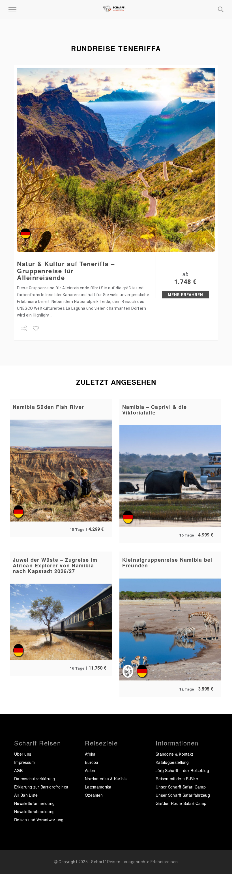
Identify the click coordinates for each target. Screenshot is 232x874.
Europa (91, 762)
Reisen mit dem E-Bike (177, 778)
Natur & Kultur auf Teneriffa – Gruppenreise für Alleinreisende (66, 270)
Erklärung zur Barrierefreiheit (41, 787)
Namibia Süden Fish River (48, 407)
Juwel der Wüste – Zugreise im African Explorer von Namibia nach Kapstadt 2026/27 (55, 565)
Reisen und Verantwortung (39, 819)
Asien (90, 770)
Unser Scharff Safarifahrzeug (183, 795)
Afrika (90, 754)
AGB (18, 770)
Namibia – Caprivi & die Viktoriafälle (154, 409)
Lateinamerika (98, 787)
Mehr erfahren (185, 294)
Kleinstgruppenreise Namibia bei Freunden (167, 562)
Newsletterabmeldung (34, 811)
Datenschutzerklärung (34, 778)
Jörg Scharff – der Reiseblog (182, 770)
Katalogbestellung (172, 762)
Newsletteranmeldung (34, 803)
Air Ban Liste (26, 795)
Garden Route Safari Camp (181, 803)
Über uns (22, 754)
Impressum (24, 762)
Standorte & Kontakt (174, 754)
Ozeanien (94, 795)
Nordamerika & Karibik (106, 778)
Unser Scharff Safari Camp (181, 787)
